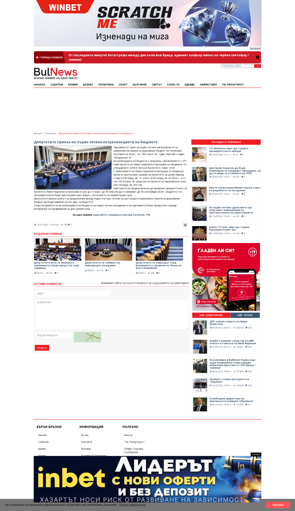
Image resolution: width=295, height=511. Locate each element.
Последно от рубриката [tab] (226, 142)
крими (73, 84)
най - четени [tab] (244, 315)
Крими (42, 448)
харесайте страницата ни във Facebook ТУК (121, 214)
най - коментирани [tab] (211, 315)
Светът (157, 84)
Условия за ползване (93, 455)
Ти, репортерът (233, 84)
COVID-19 (173, 84)
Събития (43, 441)
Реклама (86, 448)
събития (56, 84)
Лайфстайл (208, 84)
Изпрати (42, 347)
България (140, 84)
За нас (85, 435)
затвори (256, 454)
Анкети (128, 435)
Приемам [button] (278, 504)
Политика (106, 84)
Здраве (189, 84)
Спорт (123, 84)
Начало (39, 84)
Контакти (86, 441)
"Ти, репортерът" (134, 441)
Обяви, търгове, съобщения (134, 450)
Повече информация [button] (132, 504)
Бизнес (88, 84)
